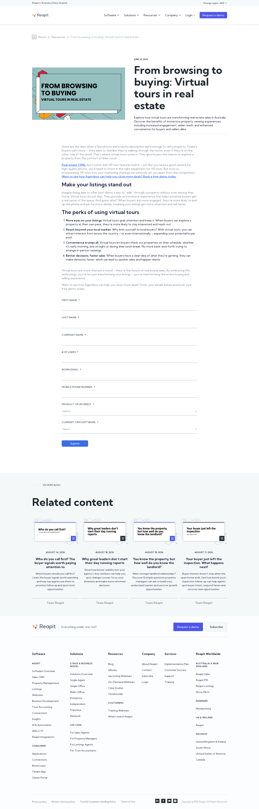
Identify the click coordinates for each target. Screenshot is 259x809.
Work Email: (71, 369)
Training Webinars (118, 710)
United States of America (211, 753)
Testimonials (115, 694)
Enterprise (76, 698)
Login (145, 682)
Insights (36, 719)
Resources (58, 37)
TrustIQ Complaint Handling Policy (98, 801)
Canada (200, 759)
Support (169, 676)
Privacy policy (39, 801)
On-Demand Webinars (121, 682)
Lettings (37, 689)
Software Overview (43, 671)
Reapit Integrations (43, 737)
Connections (39, 713)
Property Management (45, 683)
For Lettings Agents (81, 744)
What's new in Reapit (120, 716)
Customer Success (175, 670)
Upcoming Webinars (120, 676)
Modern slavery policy (63, 801)
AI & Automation (41, 725)
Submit (75, 443)
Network (75, 716)
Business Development (45, 701)
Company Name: (74, 334)
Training (169, 682)
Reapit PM (202, 680)
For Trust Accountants (83, 750)
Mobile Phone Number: (78, 387)
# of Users (70, 352)
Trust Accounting (42, 707)
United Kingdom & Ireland (211, 741)
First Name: (71, 300)
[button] (215, 3)
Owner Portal (39, 777)
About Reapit (150, 664)
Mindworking (203, 708)
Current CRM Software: (80, 422)
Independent (77, 704)
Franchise (75, 710)
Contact (147, 670)
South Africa (203, 747)
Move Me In (202, 692)
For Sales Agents (80, 732)
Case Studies (115, 688)
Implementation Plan (177, 664)
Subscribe (147, 676)
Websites (37, 695)
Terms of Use (128, 801)
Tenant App (39, 771)
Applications (39, 753)
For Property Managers (83, 738)
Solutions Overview (81, 674)
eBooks (112, 670)
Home (42, 37)
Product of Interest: (78, 404)
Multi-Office (77, 692)
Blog (110, 664)
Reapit (200, 725)
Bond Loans (39, 765)
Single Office (77, 686)
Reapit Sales (203, 674)
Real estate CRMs (74, 165)
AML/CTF (38, 731)
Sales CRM (38, 677)
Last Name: (70, 317)
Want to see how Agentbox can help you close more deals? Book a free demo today (119, 176)
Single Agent (77, 680)
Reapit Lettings (205, 686)
